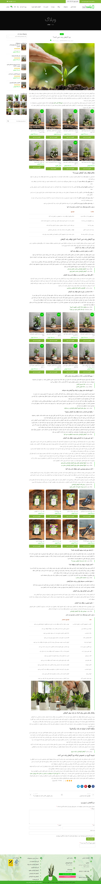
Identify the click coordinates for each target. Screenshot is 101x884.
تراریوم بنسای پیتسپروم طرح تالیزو (88, 163)
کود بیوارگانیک (57, 511)
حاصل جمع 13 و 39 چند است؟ (87, 843)
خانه (53, 25)
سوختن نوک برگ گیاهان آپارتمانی (78, 611)
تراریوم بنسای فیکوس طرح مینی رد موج (37, 366)
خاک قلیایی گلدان (80, 387)
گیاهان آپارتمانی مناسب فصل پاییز (78, 271)
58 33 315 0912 (84, 877)
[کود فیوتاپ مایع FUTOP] (87, 529)
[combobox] (16, 36)
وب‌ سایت (92, 830)
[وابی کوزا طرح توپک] (23, 58)
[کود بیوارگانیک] (53, 500)
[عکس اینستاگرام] (23, 98)
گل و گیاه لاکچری (35, 867)
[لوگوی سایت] (88, 7)
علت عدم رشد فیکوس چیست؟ (79, 561)
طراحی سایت (38, 882)
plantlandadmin (63, 41)
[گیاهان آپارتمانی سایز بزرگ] (40, 864)
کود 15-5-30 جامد (73, 541)
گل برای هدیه (36, 879)
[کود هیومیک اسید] (36, 529)
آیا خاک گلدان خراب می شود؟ (77, 309)
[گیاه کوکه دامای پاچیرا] (36, 150)
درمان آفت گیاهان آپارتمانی (78, 484)
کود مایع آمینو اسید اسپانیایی (88, 511)
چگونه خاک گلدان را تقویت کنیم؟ (78, 307)
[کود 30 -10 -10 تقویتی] (36, 500)
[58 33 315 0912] (91, 876)
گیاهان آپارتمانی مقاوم (34, 870)
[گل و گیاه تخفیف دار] (40, 861)
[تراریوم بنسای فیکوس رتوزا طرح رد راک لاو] (53, 119)
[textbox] (17, 36)
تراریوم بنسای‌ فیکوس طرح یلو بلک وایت (54, 366)
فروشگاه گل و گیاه (58, 103)
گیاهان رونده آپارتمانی (34, 876)
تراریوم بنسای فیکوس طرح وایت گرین (70, 131)
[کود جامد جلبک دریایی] (70, 500)
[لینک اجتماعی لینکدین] (9, 2)
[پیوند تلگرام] (7, 2)
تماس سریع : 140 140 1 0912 (72, 1)
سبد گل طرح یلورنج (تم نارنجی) (15, 45)
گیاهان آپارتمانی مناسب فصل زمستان (77, 269)
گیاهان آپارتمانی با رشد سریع (78, 751)
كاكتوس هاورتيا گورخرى (15, 82)
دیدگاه (93, 809)
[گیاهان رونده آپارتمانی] (40, 876)
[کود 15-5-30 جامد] (70, 529)
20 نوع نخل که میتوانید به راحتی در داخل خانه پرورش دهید (45, 773)
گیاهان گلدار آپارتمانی (34, 873)
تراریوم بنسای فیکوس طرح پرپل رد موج (70, 163)
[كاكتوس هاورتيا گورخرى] (23, 85)
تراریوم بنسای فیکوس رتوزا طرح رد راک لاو (54, 131)
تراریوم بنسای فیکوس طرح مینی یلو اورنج (70, 366)
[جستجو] (17, 6)
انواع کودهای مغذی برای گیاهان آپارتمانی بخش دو (73, 465)
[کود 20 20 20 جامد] (53, 529)
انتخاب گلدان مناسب (81, 578)
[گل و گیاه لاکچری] (40, 867)
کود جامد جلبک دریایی (72, 511)
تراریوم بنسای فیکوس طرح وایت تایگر (37, 334)
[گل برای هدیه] (40, 879)
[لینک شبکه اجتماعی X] (13, 2)
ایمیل (59, 825)
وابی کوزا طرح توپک (16, 56)
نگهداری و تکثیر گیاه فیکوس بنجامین (76, 288)
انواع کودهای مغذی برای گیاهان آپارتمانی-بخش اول (73, 463)
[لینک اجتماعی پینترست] (11, 2)
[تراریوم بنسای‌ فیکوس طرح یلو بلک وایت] (53, 354)
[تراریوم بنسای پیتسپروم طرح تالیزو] (87, 150)
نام (93, 825)
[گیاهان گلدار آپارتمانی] (40, 873)
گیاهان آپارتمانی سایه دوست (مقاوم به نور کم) (75, 434)
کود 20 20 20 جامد (56, 541)
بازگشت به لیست (61, 794)
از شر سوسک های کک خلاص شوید (78, 487)
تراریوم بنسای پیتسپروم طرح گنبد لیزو (88, 131)
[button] (87, 137)
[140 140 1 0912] (91, 870)
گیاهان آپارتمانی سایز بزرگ (33, 864)
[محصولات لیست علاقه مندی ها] (14, 6)
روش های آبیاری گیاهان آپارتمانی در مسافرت (75, 408)
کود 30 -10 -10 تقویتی (39, 511)
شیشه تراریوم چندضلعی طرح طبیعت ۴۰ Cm (13, 65)
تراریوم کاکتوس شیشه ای (14, 74)
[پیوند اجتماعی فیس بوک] (15, 2)
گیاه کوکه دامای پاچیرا (39, 162)
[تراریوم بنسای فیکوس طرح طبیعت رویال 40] (87, 354)
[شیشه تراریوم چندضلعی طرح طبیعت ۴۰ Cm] (23, 67)
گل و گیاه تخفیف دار (34, 861)
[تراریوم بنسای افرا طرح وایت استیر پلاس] (53, 150)
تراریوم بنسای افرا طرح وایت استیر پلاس (53, 163)
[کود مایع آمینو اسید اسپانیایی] (87, 500)
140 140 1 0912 (84, 871)
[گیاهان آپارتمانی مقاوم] (40, 870)
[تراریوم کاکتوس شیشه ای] (23, 76)
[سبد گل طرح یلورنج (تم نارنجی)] (23, 48)
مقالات (48, 25)
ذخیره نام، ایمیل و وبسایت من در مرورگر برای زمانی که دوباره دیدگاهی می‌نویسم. (74, 836)
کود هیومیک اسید (40, 541)
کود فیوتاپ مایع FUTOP (89, 541)
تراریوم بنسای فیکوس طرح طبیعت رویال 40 (89, 366)
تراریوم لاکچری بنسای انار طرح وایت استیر (37, 131)
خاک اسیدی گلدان (81, 384)
